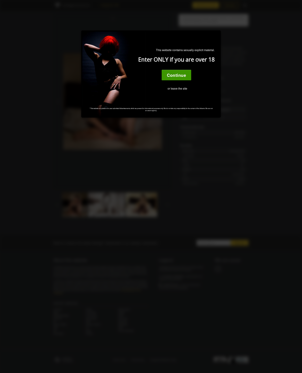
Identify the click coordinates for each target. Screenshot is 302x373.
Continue (176, 75)
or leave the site (177, 88)
